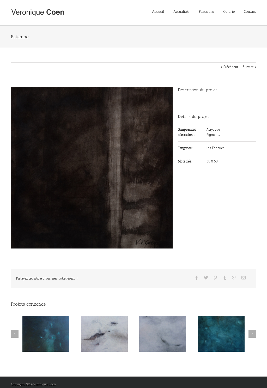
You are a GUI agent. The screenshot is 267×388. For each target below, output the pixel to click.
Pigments (213, 134)
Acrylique (213, 129)
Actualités (181, 11)
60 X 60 (212, 161)
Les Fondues (215, 148)
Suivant (248, 67)
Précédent (230, 67)
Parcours (206, 11)
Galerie (229, 11)
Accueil (158, 11)
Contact (250, 11)
